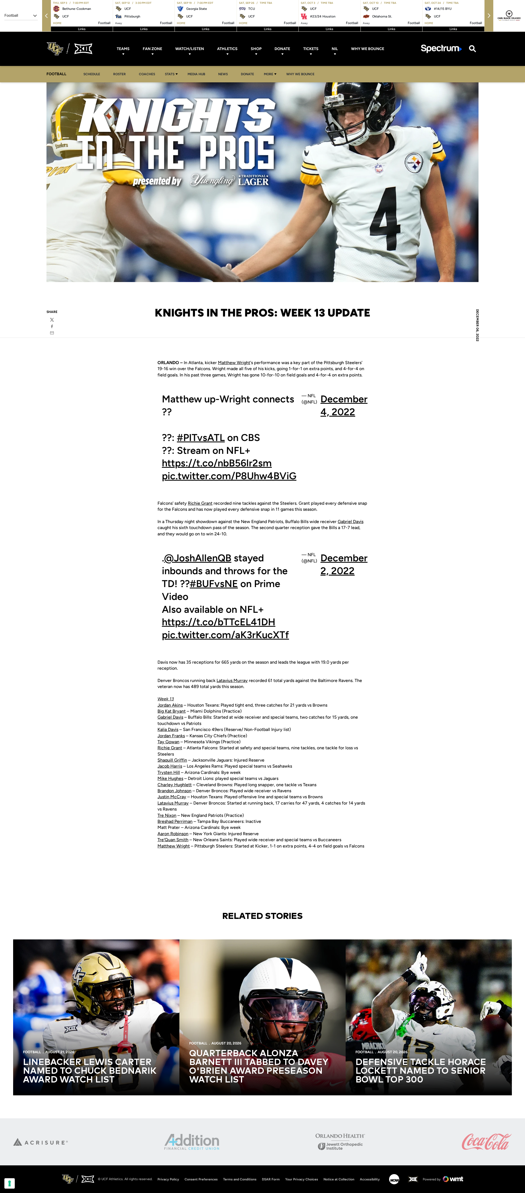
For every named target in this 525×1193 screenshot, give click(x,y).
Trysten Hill (169, 772)
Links (82, 29)
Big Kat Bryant (172, 711)
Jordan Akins (170, 705)
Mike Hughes (170, 778)
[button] (46, 15)
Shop (256, 49)
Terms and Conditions (239, 1179)
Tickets (311, 49)
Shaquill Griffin (172, 760)
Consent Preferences (201, 1179)
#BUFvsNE (214, 584)
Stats (169, 74)
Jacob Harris (170, 766)
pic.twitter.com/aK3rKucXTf (225, 635)
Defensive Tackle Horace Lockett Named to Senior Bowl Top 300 (420, 1071)
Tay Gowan (168, 741)
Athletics (227, 49)
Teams (123, 49)
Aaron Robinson (173, 833)
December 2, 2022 (344, 564)
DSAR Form (271, 1179)
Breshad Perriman (175, 821)
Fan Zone (152, 49)
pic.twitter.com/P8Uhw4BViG (229, 476)
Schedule (91, 74)
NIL (335, 49)
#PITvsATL (201, 437)
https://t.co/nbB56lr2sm (217, 463)
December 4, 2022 (344, 405)
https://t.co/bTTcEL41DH (218, 622)
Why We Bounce (367, 49)
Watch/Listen (189, 49)
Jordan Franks (171, 735)
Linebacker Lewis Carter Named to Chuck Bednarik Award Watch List (89, 1071)
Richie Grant (200, 503)
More (268, 74)
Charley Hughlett (175, 784)
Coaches (147, 74)
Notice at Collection (338, 1179)
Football (32, 1052)
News (223, 74)
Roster (119, 74)
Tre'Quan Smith (173, 839)
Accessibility (370, 1179)
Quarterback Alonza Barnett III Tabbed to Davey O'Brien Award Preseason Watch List (258, 1066)
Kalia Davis (168, 729)
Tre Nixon (167, 815)
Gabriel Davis (350, 521)
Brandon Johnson (174, 790)
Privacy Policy (168, 1179)
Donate (282, 49)
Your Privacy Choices (301, 1179)
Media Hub (197, 74)
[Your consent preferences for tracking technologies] (9, 1183)
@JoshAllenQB (197, 558)
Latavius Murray (232, 680)
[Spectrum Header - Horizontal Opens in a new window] (441, 49)
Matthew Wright (234, 362)
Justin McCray (172, 796)
